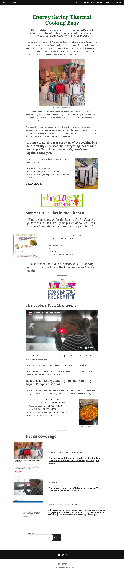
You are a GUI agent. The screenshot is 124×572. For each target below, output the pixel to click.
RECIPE (49, 400)
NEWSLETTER (62, 564)
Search (31, 533)
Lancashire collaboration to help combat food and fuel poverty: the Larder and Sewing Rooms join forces (75, 460)
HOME (78, 2)
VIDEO (57, 400)
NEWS (108, 2)
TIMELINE (98, 2)
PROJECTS (88, 2)
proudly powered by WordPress (62, 567)
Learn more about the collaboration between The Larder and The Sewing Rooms (74, 489)
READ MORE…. (35, 183)
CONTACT (118, 2)
